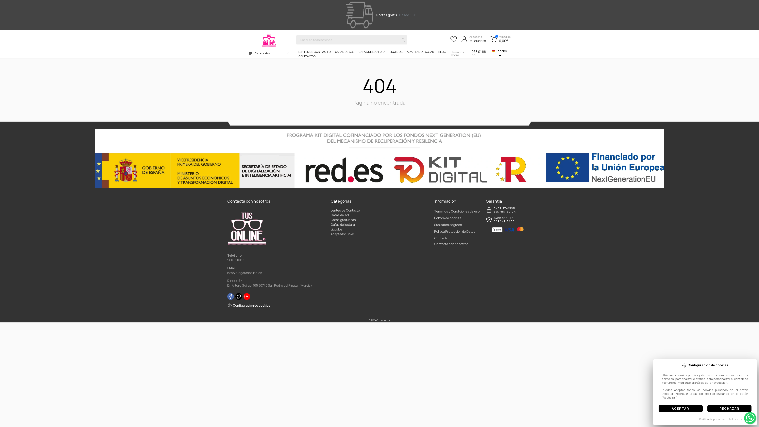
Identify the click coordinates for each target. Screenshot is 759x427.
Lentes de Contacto (314, 52)
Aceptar (680, 408)
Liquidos (396, 52)
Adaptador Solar (420, 52)
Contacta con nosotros (451, 244)
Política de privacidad (712, 419)
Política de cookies (741, 419)
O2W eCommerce (380, 320)
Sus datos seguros (448, 225)
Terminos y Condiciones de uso (457, 211)
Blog (442, 52)
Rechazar (729, 408)
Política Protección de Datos (454, 231)
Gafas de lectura (372, 52)
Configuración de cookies (251, 305)
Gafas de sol (344, 52)
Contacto (306, 56)
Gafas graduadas (343, 220)
